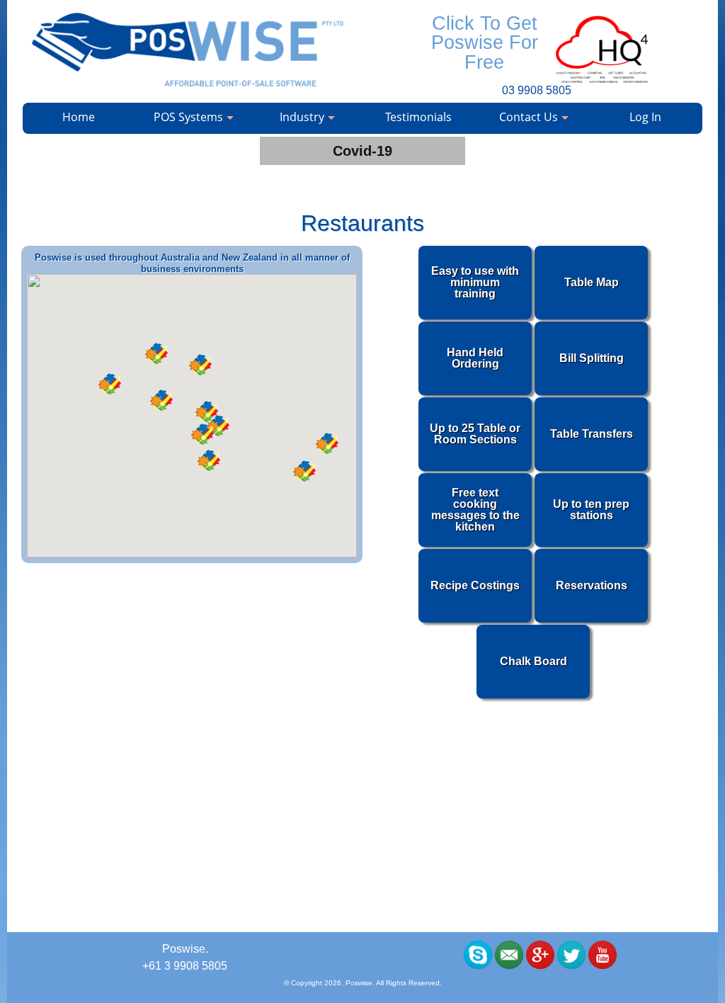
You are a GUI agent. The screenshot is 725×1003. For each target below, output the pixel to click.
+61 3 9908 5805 (184, 966)
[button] (202, 434)
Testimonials (418, 117)
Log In (645, 117)
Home (78, 117)
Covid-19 (362, 151)
